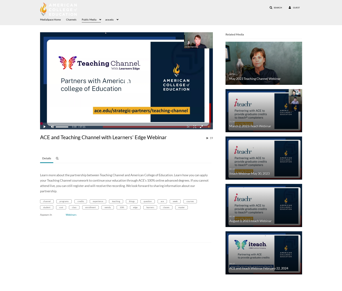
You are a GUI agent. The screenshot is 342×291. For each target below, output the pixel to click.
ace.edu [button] (109, 19)
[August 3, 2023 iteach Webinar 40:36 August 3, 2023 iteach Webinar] (264, 205)
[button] (275, 7)
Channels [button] (71, 19)
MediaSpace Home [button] (50, 19)
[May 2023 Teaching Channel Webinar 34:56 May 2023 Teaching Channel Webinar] (264, 63)
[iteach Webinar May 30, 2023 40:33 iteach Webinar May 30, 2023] (264, 157)
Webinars (71, 214)
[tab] (46, 158)
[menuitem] (53, 19)
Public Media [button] (89, 19)
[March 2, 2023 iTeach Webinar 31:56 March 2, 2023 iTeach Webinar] (264, 110)
